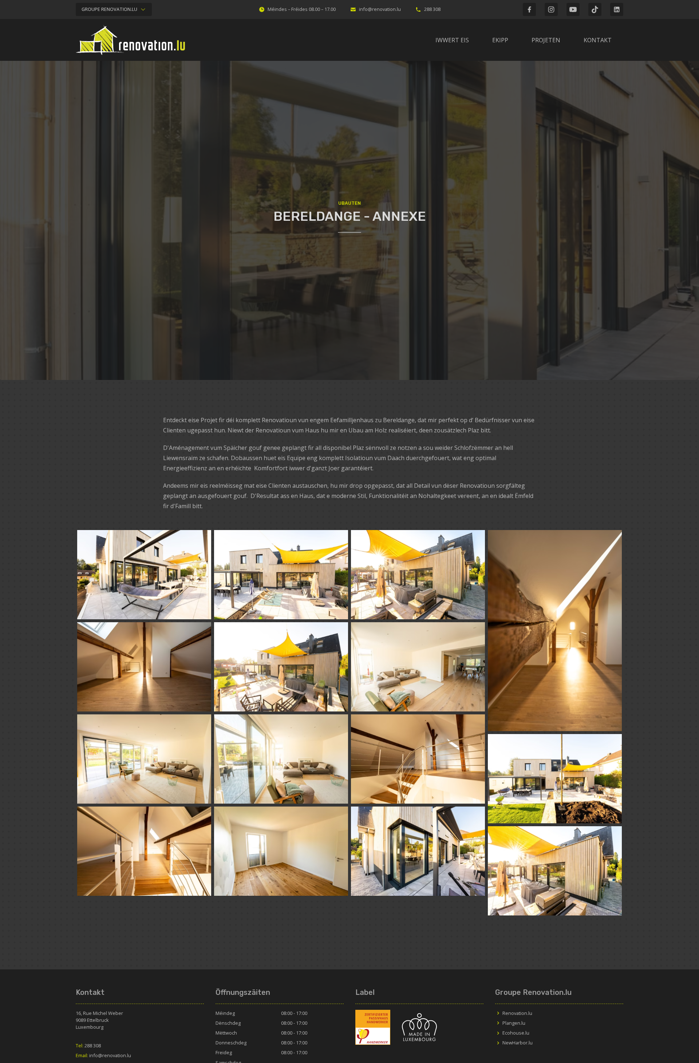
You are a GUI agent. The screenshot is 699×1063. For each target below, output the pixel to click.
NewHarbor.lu (517, 1042)
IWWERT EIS (452, 40)
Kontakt (598, 40)
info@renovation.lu (380, 9)
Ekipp (500, 40)
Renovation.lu (517, 1013)
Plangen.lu (513, 1023)
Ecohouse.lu (515, 1032)
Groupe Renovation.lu (109, 9)
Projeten (546, 40)
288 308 (432, 9)
